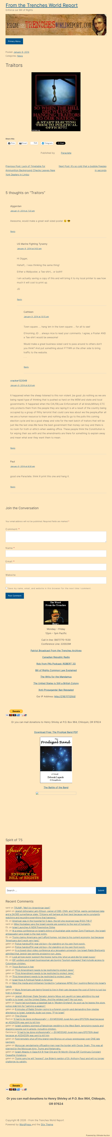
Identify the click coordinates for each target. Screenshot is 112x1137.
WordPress (25, 1124)
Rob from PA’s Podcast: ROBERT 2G (56, 663)
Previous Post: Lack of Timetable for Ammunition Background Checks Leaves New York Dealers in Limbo (30, 170)
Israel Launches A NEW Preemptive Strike (33, 927)
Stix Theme (47, 1124)
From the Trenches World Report (42, 5)
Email (9, 561)
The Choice (21, 1015)
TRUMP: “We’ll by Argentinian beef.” (32, 907)
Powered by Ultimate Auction (98, 1135)
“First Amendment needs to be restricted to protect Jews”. (44, 970)
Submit (101, 890)
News (20, 56)
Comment (13, 529)
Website (11, 574)
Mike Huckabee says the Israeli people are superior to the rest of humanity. (52, 924)
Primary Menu (14, 41)
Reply (12, 231)
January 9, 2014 (21, 52)
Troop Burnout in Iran (23, 966)
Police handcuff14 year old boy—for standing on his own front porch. (50, 943)
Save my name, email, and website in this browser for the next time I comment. (49, 588)
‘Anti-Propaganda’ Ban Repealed (56, 689)
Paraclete (66, 152)
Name (9, 547)
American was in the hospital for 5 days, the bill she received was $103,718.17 (52, 920)
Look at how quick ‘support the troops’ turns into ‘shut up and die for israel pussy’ (54, 956)
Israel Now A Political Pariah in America (32, 979)
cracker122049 (18, 380)
